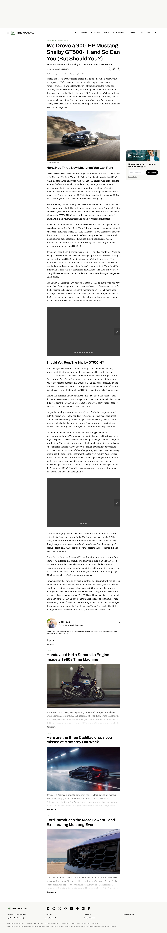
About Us (48, 915)
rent (76, 368)
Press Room (86, 923)
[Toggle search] (158, 32)
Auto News (50, 644)
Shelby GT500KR (76, 231)
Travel (141, 33)
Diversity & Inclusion (51, 923)
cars (88, 412)
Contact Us (87, 915)
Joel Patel (52, 69)
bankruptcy (94, 86)
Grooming (84, 33)
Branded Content (89, 918)
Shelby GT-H (57, 282)
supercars (96, 468)
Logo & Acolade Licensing (15, 918)
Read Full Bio (63, 633)
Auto (148, 33)
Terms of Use (64, 923)
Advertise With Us (51, 918)
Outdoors (132, 33)
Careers (29, 923)
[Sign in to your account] (155, 32)
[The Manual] (22, 33)
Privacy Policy (132, 177)
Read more (51, 727)
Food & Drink (96, 33)
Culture (107, 33)
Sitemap (95, 923)
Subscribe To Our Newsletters (16, 915)
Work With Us (38, 923)
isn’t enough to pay (56, 100)
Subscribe (152, 172)
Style (76, 33)
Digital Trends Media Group (15, 923)
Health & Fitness (119, 33)
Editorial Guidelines (129, 915)
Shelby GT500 (110, 177)
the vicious (97, 177)
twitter (119, 623)
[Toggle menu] (8, 32)
